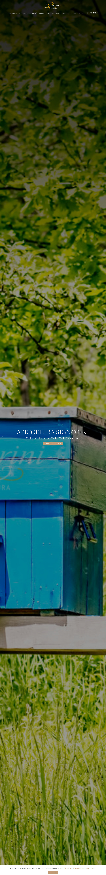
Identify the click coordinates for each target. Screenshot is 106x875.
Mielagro (33, 13)
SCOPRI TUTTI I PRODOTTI (53, 443)
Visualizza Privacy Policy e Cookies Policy (79, 868)
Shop (74, 13)
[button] (2, 437)
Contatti (81, 13)
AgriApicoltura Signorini (18, 13)
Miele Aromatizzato (53, 13)
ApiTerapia (66, 13)
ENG (96, 13)
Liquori (41, 13)
